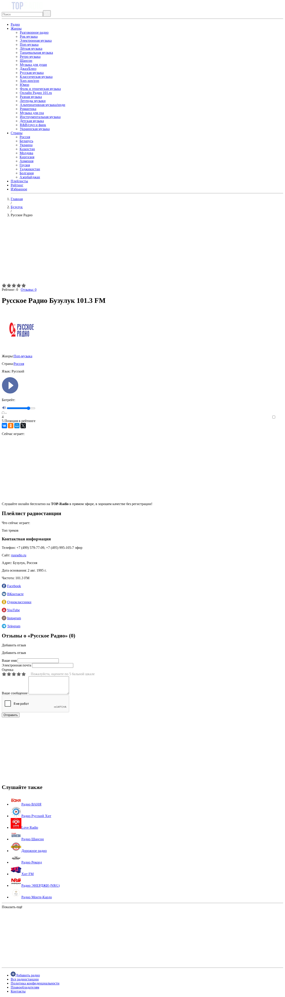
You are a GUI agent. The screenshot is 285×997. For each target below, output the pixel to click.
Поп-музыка (29, 44)
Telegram (13, 626)
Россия (25, 137)
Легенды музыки (33, 101)
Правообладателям (25, 987)
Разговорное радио (34, 32)
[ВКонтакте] (4, 425)
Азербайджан (30, 177)
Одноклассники (19, 602)
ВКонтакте (15, 594)
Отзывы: (29, 289)
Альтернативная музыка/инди (42, 105)
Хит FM (27, 874)
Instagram (14, 618)
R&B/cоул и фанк (33, 125)
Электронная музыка (36, 40)
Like (280, 417)
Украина (26, 145)
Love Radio (29, 827)
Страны (16, 133)
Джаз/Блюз (28, 69)
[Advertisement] (135, 252)
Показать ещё (12, 907)
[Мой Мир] (17, 425)
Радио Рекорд (31, 862)
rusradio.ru (18, 555)
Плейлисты (19, 181)
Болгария (27, 173)
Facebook (14, 586)
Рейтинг (17, 185)
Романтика (28, 109)
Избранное (19, 189)
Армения (26, 161)
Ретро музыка (30, 56)
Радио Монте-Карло (36, 897)
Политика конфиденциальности (35, 983)
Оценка (7, 670)
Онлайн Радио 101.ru (36, 93)
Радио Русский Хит (36, 816)
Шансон (26, 60)
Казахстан (27, 149)
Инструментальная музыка (40, 117)
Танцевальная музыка (36, 52)
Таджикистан (30, 169)
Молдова (26, 153)
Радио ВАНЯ (31, 804)
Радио (15, 24)
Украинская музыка (35, 129)
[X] (23, 425)
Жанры (16, 28)
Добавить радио (28, 975)
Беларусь (26, 141)
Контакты (18, 991)
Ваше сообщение (15, 693)
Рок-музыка (29, 36)
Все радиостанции (25, 979)
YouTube (13, 610)
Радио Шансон (32, 839)
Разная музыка (31, 97)
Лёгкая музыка (31, 48)
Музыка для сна (32, 113)
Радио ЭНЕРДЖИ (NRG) (40, 885)
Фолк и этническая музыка (40, 89)
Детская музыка (32, 121)
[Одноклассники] (10, 425)
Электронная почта (16, 665)
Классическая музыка (36, 77)
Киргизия (27, 157)
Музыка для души (33, 65)
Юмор (24, 85)
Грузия (25, 165)
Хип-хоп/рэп (29, 81)
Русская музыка (32, 73)
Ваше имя (9, 660)
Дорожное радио (34, 851)
